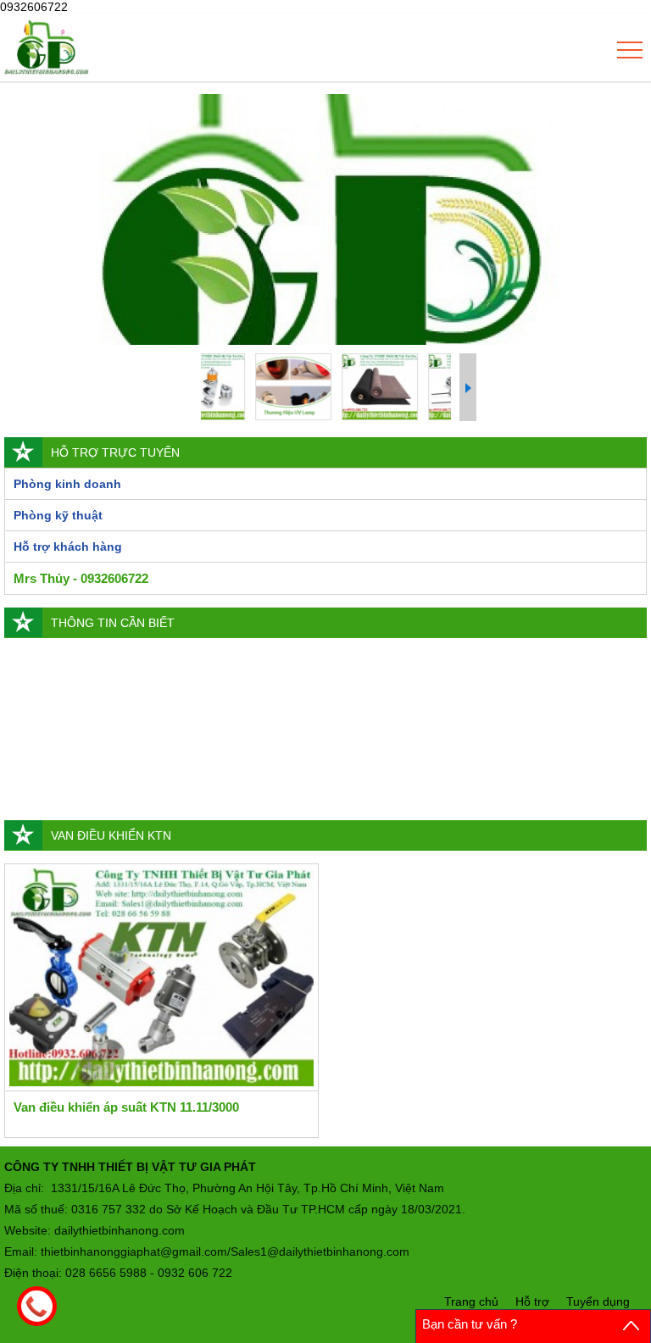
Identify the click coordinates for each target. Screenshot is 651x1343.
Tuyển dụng (598, 1301)
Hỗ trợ (532, 1301)
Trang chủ (471, 1301)
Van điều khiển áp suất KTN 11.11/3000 (126, 1107)
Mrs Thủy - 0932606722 (81, 578)
